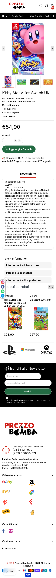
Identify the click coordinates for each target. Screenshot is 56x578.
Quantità (6, 135)
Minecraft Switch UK (40, 300)
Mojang (33, 295)
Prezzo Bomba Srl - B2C (27, 563)
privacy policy (21, 400)
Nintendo (8, 295)
